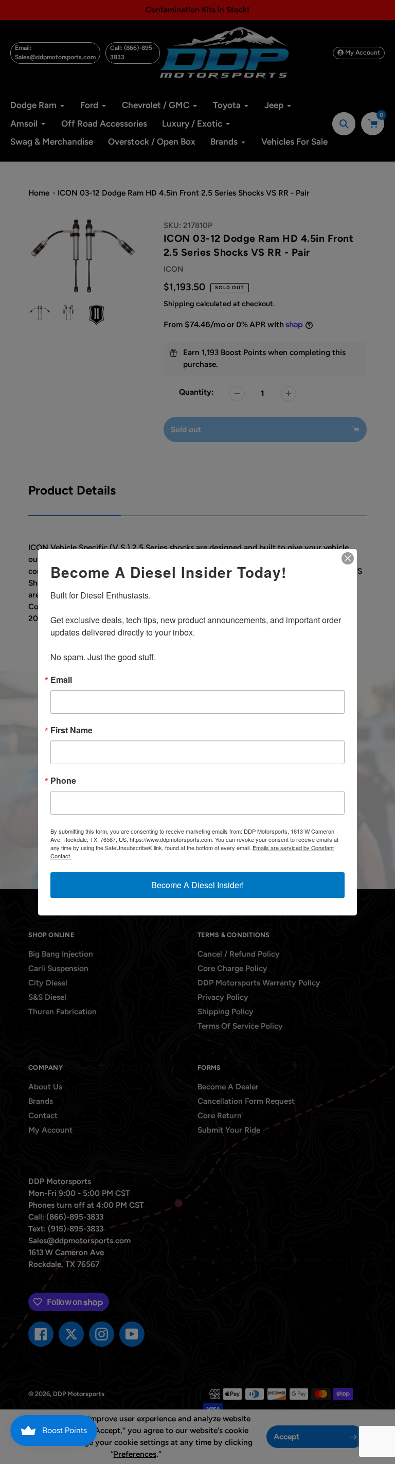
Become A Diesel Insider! (197, 885)
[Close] (348, 558)
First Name (71, 730)
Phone (63, 781)
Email (61, 680)
